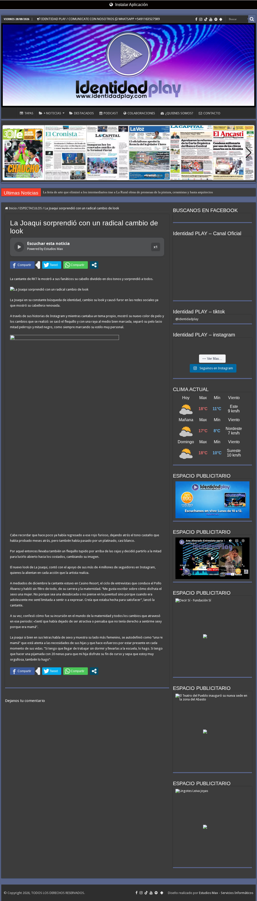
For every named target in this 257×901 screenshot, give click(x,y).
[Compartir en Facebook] (22, 265)
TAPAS (28, 113)
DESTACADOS (84, 113)
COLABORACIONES (141, 113)
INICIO (10, 112)
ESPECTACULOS (31, 208)
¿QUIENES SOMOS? (179, 113)
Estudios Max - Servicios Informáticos (226, 893)
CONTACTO (211, 113)
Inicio (12, 208)
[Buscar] (252, 19)
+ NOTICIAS (52, 113)
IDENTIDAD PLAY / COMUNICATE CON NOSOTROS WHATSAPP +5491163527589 (100, 19)
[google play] (221, 19)
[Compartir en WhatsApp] (75, 265)
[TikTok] (206, 19)
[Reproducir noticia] (19, 247)
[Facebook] (196, 19)
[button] (248, 152)
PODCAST (111, 113)
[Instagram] (201, 19)
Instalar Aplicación (131, 5)
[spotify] (216, 19)
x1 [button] (156, 246)
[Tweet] (51, 265)
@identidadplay (186, 319)
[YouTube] (211, 19)
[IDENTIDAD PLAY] (128, 65)
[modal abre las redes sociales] (94, 265)
